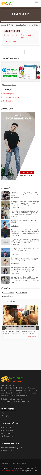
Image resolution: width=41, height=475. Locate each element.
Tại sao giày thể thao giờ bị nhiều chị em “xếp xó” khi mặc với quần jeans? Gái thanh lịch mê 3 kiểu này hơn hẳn (25, 278)
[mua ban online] (20, 71)
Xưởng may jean (9, 85)
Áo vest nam (22, 293)
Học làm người (11, 35)
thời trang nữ (7, 433)
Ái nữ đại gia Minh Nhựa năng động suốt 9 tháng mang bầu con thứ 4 (24, 259)
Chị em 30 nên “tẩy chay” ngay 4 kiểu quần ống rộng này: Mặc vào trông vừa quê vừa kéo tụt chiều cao (25, 241)
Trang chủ (4, 25)
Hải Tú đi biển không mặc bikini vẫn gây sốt (24, 221)
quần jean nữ (7, 430)
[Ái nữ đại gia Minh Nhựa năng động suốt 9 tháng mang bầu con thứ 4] (5, 263)
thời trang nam (8, 436)
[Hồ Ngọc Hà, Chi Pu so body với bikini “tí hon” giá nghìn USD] (5, 253)
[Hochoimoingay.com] (7, 4)
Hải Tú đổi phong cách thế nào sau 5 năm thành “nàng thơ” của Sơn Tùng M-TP (24, 193)
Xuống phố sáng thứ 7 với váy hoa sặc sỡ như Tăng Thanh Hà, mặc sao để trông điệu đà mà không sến (25, 203)
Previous (3, 328)
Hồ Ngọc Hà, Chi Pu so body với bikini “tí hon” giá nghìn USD (25, 249)
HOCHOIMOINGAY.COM (11, 471)
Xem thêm (32, 336)
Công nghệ (7, 416)
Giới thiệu (5, 463)
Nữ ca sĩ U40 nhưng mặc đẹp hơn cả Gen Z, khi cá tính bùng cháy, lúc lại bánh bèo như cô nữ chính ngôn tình (24, 212)
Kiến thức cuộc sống (18, 25)
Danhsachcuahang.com (12, 448)
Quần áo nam (8, 296)
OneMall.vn (7, 450)
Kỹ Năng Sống (11, 41)
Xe (3, 413)
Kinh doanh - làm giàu (11, 97)
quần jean (6, 427)
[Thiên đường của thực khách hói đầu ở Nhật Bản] (20, 316)
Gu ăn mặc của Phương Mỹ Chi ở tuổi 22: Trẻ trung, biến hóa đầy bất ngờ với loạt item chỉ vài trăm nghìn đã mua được (25, 232)
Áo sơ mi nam (8, 293)
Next (37, 328)
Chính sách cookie (18, 463)
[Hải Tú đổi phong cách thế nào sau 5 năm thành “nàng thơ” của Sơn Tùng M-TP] (5, 197)
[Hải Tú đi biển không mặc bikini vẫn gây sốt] (5, 225)
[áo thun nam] (18, 145)
